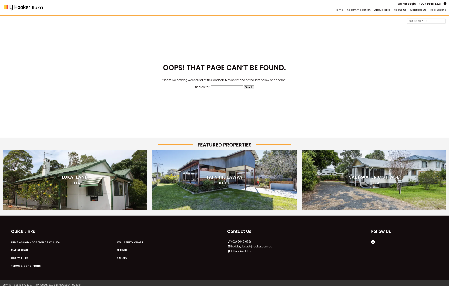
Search (121, 250)
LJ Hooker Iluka (241, 251)
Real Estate (438, 10)
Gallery (122, 258)
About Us (400, 10)
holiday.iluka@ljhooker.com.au (251, 246)
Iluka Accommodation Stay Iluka (35, 242)
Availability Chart (129, 242)
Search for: (202, 87)
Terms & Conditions (26, 266)
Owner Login (407, 4)
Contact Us (418, 10)
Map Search (19, 250)
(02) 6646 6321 (430, 4)
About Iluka (382, 10)
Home (339, 10)
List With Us (20, 258)
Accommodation (359, 10)
